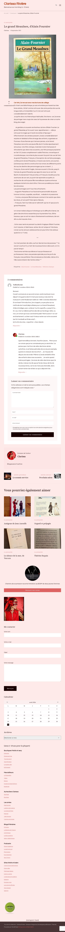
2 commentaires (9, 104)
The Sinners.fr (8, 759)
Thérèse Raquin (41, 555)
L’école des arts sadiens (10, 876)
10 (8, 715)
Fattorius (6, 827)
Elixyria (6, 781)
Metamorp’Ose (8, 756)
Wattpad (6, 794)
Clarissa (6, 30)
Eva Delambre (7, 854)
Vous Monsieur (7, 761)
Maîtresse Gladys (8, 871)
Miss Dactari (7, 805)
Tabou (5, 778)
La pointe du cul (8, 849)
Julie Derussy (7, 816)
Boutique (6, 797)
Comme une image (9, 819)
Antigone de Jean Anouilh (15, 523)
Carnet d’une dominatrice (11, 865)
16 (57, 715)
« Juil (7, 702)
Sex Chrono (7, 857)
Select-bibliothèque (9, 838)
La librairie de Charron (10, 830)
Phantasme (7, 852)
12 (24, 715)
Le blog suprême (8, 835)
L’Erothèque (7, 832)
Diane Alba (7, 868)
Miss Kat (6, 813)
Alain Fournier (25, 267)
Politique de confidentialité (26, 927)
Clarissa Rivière (15, 3)
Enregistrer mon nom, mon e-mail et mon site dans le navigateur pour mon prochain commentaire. (32, 428)
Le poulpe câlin (8, 764)
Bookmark (6, 786)
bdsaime (6, 879)
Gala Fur (6, 890)
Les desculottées (8, 811)
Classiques (8, 22)
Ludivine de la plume (9, 808)
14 (40, 715)
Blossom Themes (51, 924)
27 (32, 721)
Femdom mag (7, 882)
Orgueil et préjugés (42, 523)
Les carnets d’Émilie (9, 885)
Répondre (16, 326)
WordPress (15, 927)
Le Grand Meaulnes (36, 267)
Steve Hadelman (8, 846)
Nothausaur (7, 767)
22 (48, 718)
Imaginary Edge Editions (10, 783)
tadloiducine (18, 285)
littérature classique (48, 267)
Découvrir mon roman (32, 590)
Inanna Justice (8, 874)
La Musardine (7, 775)
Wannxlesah (7, 888)
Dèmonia (6, 753)
